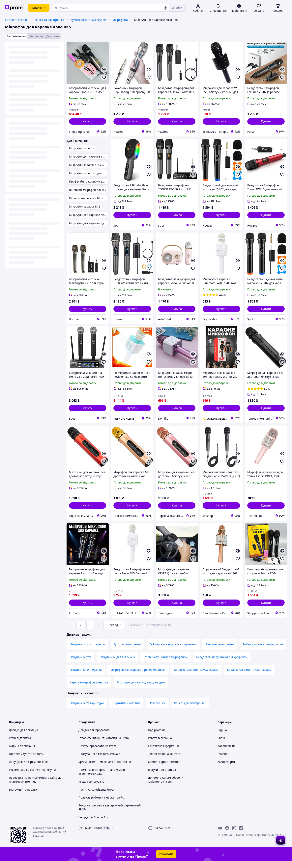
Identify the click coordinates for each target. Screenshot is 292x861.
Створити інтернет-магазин (97, 738)
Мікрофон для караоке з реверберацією (137, 670)
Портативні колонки (126, 703)
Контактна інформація (163, 746)
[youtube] (220, 828)
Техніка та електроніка (48, 20)
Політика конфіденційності (96, 789)
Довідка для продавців (93, 730)
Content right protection (164, 762)
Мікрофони (120, 20)
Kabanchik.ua (227, 746)
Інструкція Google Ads (93, 817)
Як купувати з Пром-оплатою (28, 762)
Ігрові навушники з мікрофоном (166, 657)
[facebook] (227, 828)
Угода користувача (91, 781)
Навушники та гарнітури (87, 703)
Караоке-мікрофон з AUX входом (196, 670)
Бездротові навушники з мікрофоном (221, 657)
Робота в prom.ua (160, 738)
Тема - (93, 828)
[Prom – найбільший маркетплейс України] (13, 7)
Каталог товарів (16, 20)
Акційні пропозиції (22, 746)
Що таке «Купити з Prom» (26, 754)
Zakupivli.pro (226, 762)
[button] (87, 121)
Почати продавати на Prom (97, 746)
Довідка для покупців (23, 730)
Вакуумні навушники (219, 644)
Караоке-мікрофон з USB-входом (249, 670)
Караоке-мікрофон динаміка (89, 682)
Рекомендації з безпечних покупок (32, 770)
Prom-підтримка (20, 738)
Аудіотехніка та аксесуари (88, 20)
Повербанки (157, 703)
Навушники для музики (86, 670)
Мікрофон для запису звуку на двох (141, 682)
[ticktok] (241, 828)
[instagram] (234, 828)
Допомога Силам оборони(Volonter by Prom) (165, 779)
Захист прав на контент (164, 754)
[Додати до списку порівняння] (104, 69)
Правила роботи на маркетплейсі (101, 797)
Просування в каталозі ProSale (99, 754)
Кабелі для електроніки (190, 703)
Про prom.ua (156, 730)
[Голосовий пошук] (165, 8)
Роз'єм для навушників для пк (263, 644)
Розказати (166, 854)
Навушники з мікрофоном (87, 644)
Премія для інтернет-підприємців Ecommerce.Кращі (101, 771)
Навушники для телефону (117, 657)
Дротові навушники (127, 644)
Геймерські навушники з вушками (173, 644)
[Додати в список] (104, 77)
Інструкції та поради (23, 789)
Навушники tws (80, 657)
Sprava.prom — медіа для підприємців (104, 762)
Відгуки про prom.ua (162, 770)
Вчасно (222, 754)
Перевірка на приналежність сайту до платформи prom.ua (35, 779)
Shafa (221, 738)
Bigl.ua (222, 730)
